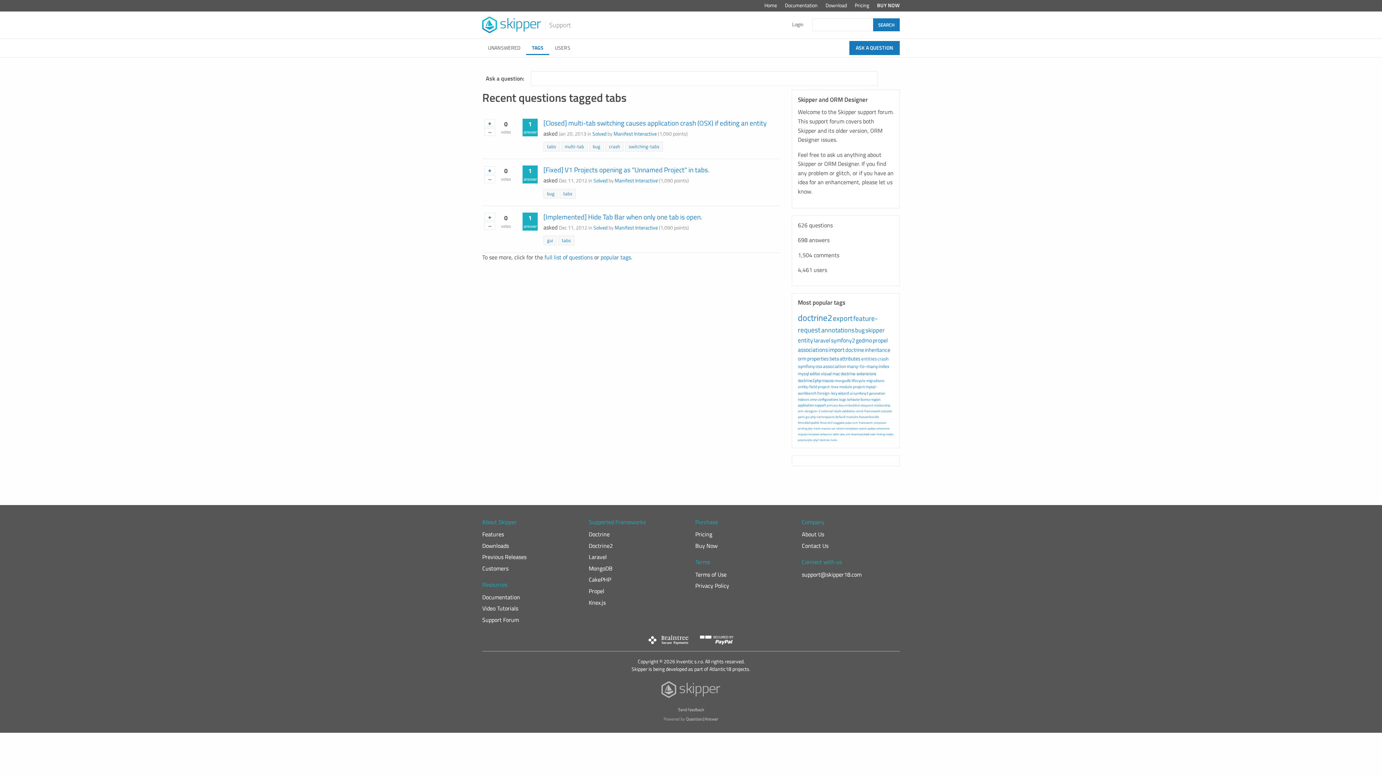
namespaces (826, 416)
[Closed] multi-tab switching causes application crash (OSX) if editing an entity (655, 123)
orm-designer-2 (809, 411)
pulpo (848, 423)
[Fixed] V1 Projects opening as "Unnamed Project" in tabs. (626, 169)
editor (815, 373)
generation (877, 393)
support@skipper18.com (832, 574)
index (884, 366)
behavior (853, 399)
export (843, 318)
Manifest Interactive (635, 133)
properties (818, 358)
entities (869, 358)
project (859, 387)
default (840, 416)
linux (823, 422)
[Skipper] (691, 691)
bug (596, 146)
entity (805, 340)
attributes (850, 358)
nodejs (890, 434)
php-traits (814, 428)
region (875, 399)
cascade (886, 411)
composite (879, 423)
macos (828, 380)
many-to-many (862, 366)
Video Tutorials (500, 608)
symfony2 (843, 340)
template (813, 434)
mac (836, 373)
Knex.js (597, 602)
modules (852, 416)
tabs (551, 146)
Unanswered (504, 48)
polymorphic (805, 440)
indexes (803, 399)
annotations (837, 330)
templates (851, 428)
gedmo (864, 340)
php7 (816, 440)
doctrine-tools (828, 440)
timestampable (808, 422)
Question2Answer (702, 718)
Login (798, 24)
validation (848, 411)
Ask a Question (874, 48)
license (866, 399)
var (833, 428)
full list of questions (569, 257)
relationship (882, 405)
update (871, 428)
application (806, 405)
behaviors (826, 434)
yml (848, 434)
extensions (883, 428)
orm (802, 358)
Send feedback (691, 709)
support (820, 405)
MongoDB (601, 568)
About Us (813, 534)
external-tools (831, 411)
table (836, 434)
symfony (806, 366)
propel (880, 340)
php (813, 416)
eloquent (867, 405)
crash (614, 146)
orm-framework (863, 423)
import (836, 349)
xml (829, 422)
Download (836, 5)
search (863, 428)
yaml (801, 416)
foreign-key (827, 393)
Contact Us (815, 545)
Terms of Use (711, 574)
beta (834, 358)
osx (819, 366)
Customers (495, 568)
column (840, 428)
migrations (875, 380)
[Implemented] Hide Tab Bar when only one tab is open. (622, 217)
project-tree (828, 387)
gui (550, 240)
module (845, 387)
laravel (822, 340)
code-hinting (877, 434)
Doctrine (599, 534)
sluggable (839, 423)
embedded (852, 405)
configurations (828, 399)
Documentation (801, 5)
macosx (826, 428)
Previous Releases (504, 557)
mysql (803, 373)
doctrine (854, 350)
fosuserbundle (869, 416)
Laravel (598, 557)
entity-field (807, 387)
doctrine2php (809, 380)
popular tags (616, 257)
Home (770, 5)
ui (851, 393)
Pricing (862, 5)
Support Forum (500, 619)
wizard (843, 393)
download (857, 434)
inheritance (877, 350)
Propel (596, 591)
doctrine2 (815, 317)
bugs (842, 399)
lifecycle (859, 380)
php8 (866, 434)
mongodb (843, 380)
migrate (803, 434)
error (813, 399)
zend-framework (868, 411)
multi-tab (574, 146)
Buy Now (888, 5)
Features (493, 534)
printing (802, 428)
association (834, 366)
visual (826, 373)
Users (562, 48)
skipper (875, 330)
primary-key (835, 405)
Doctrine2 (601, 545)
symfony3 (860, 393)
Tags (537, 48)
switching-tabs (644, 146)
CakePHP (600, 579)
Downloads (495, 545)
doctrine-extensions (858, 373)
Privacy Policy (712, 585)
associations (813, 349)
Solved (599, 133)
